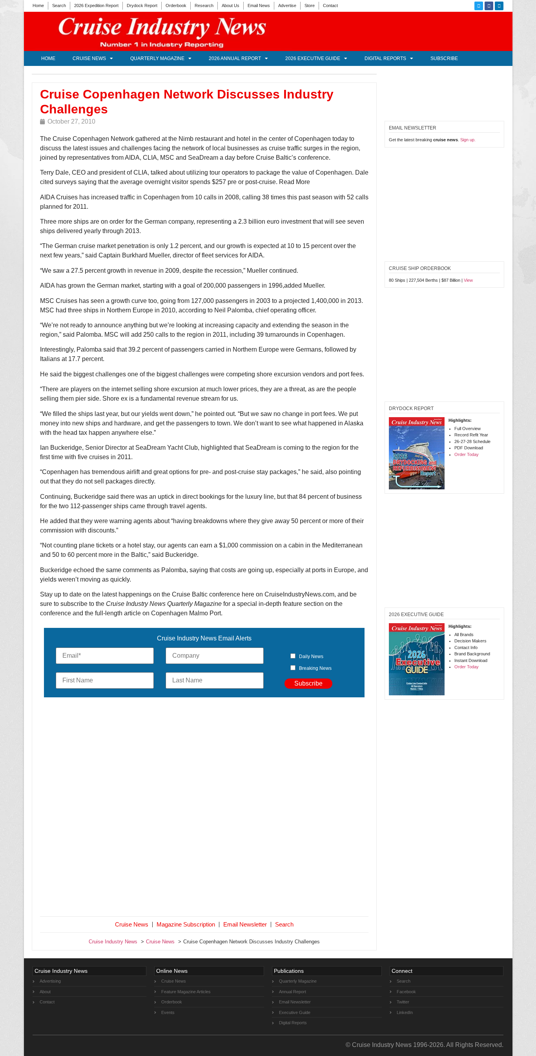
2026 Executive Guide (312, 58)
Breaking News (315, 668)
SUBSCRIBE (444, 58)
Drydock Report (142, 5)
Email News (259, 5)
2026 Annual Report (235, 58)
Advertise (287, 5)
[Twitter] (478, 6)
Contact (330, 5)
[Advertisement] (204, 808)
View (468, 280)
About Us (230, 5)
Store (309, 5)
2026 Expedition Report (96, 5)
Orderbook (176, 5)
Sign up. (468, 139)
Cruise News (89, 58)
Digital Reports (385, 58)
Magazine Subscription (186, 924)
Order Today (466, 454)
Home (38, 5)
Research (204, 5)
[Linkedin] (499, 6)
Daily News (311, 656)
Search (59, 5)
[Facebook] (489, 6)
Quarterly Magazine (157, 58)
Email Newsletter (245, 924)
